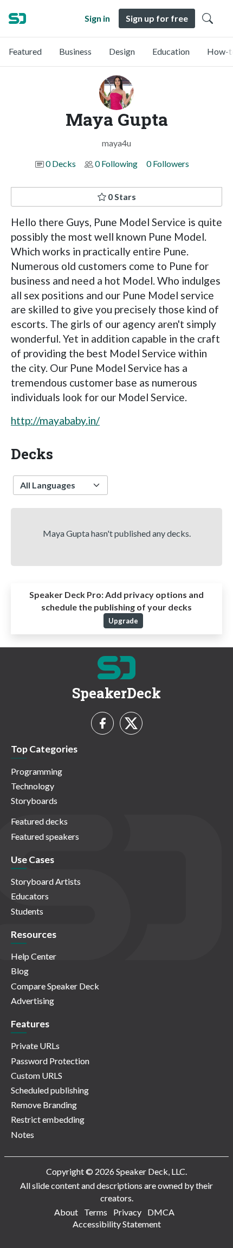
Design (122, 51)
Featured (25, 51)
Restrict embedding (48, 1119)
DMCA (160, 1212)
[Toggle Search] (207, 18)
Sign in (97, 18)
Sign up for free (157, 18)
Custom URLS (36, 1075)
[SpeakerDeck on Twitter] (131, 723)
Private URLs (35, 1045)
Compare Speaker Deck (55, 986)
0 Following (116, 163)
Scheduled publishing (50, 1090)
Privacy (127, 1212)
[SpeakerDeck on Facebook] (102, 723)
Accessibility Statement (117, 1224)
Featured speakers (45, 836)
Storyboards (34, 800)
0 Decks (61, 163)
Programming (36, 771)
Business (75, 51)
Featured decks (39, 821)
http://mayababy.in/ (55, 420)
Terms (95, 1212)
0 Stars (121, 196)
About (66, 1212)
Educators (30, 896)
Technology (32, 786)
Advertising (32, 1000)
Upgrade (123, 620)
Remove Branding (44, 1104)
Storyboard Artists (46, 881)
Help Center (33, 956)
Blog (20, 971)
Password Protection (50, 1061)
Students (27, 911)
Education (171, 51)
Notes (22, 1134)
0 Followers (167, 163)
